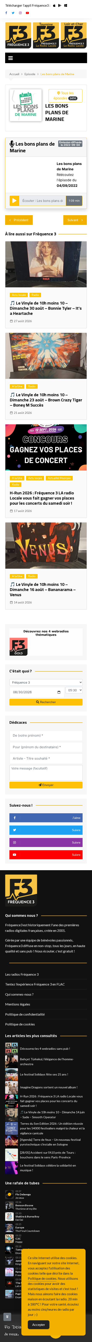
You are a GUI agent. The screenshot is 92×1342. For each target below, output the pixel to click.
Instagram (20, 13)
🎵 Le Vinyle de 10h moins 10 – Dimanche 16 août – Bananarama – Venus (43, 589)
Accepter (38, 1325)
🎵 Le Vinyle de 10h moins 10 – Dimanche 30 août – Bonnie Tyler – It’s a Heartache (46, 308)
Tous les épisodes (64, 95)
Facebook (6, 13)
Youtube (27, 13)
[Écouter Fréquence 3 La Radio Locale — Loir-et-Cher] (74, 35)
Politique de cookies (20, 1024)
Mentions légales (17, 1004)
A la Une (17, 386)
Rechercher (47, 702)
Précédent (21, 220)
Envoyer (47, 785)
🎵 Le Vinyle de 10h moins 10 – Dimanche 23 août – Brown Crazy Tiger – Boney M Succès (46, 400)
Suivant (73, 220)
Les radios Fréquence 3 (22, 974)
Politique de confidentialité (25, 1014)
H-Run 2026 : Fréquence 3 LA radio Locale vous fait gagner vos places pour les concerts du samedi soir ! (42, 498)
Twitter (13, 13)
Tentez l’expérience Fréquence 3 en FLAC (35, 984)
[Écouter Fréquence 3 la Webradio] (18, 35)
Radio (35, 295)
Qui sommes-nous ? (19, 994)
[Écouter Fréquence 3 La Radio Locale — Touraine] (46, 35)
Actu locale (19, 295)
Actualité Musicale (59, 478)
